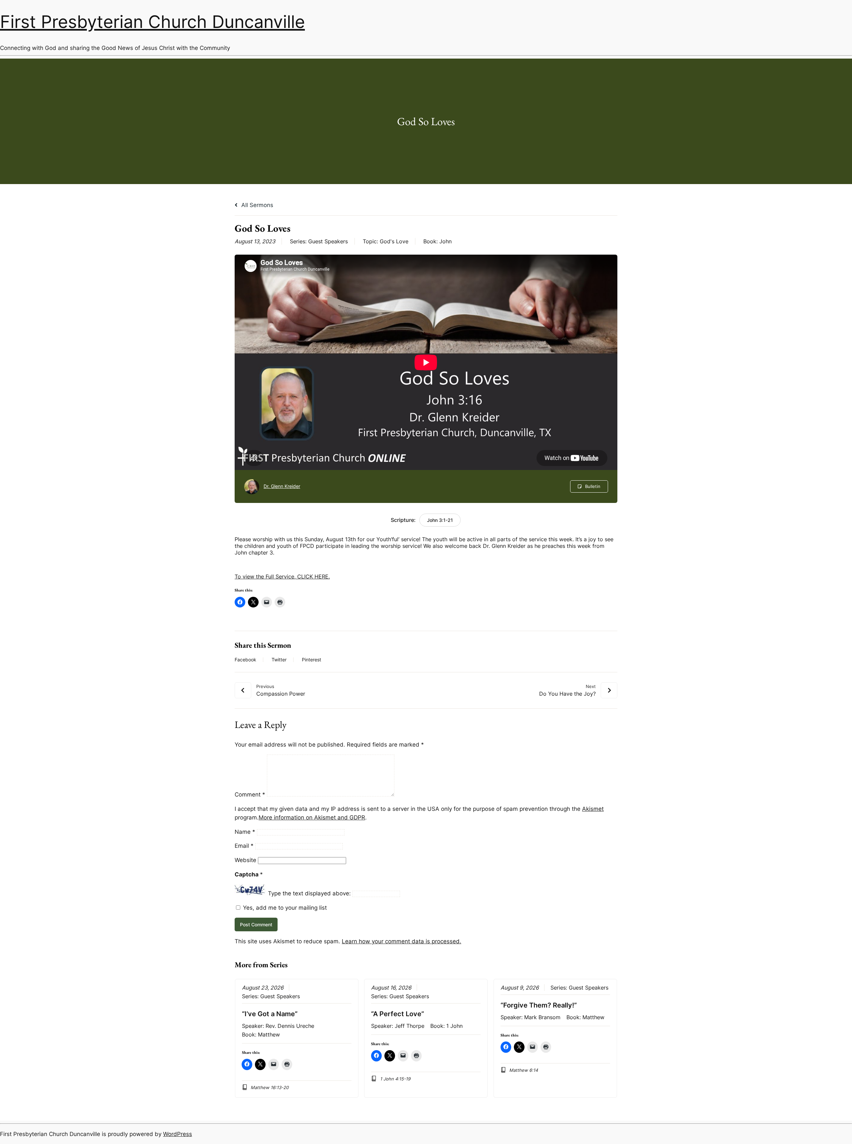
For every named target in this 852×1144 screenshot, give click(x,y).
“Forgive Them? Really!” (539, 1005)
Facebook (245, 659)
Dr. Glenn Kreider (282, 486)
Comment (250, 794)
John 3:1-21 (440, 520)
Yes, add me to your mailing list (284, 907)
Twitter (279, 659)
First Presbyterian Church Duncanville (152, 21)
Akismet (593, 808)
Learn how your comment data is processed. (401, 941)
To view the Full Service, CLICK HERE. (282, 576)
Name (245, 831)
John (445, 241)
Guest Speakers (328, 241)
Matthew (269, 1034)
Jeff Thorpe (409, 1026)
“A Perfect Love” (397, 1014)
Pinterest (311, 659)
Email (244, 845)
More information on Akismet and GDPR (312, 817)
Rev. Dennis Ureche (290, 1026)
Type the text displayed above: (309, 893)
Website (245, 860)
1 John (454, 1026)
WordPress (177, 1134)
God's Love (394, 241)
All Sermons (256, 205)
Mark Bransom (542, 1017)
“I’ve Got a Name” (270, 1014)
